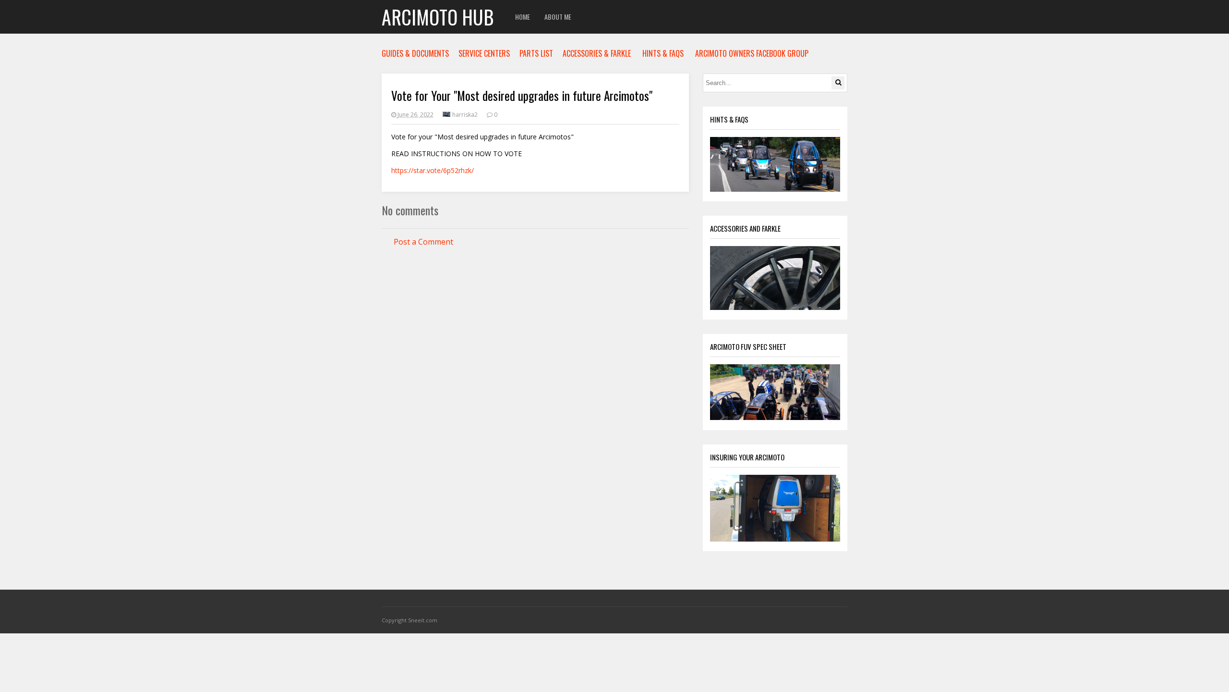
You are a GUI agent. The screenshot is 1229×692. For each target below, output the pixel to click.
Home (522, 17)
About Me (557, 17)
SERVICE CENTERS (484, 53)
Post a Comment (423, 241)
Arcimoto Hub (438, 17)
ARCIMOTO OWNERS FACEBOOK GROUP (751, 53)
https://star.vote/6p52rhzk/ (432, 170)
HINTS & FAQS (663, 53)
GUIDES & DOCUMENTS (415, 53)
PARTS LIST (536, 53)
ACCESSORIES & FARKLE (597, 53)
